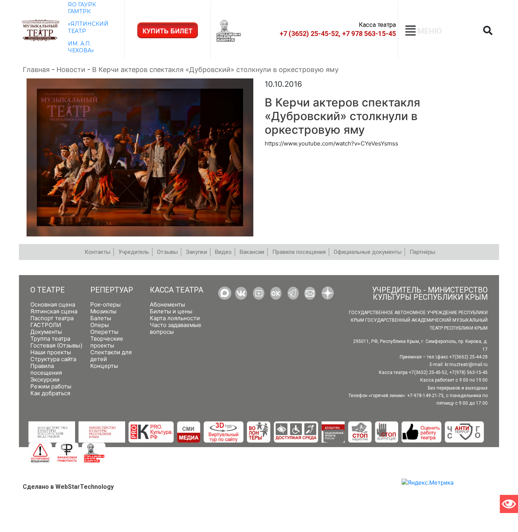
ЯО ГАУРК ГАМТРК (82, 8)
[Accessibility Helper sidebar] (509, 504)
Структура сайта (53, 359)
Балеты (100, 318)
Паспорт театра (52, 318)
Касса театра (176, 290)
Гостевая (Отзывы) (56, 345)
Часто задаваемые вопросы (175, 328)
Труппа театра (50, 338)
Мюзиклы (103, 311)
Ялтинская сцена (53, 311)
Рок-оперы (105, 304)
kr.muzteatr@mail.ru (466, 364)
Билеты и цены (171, 311)
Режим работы (50, 386)
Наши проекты (50, 352)
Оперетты (104, 331)
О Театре (47, 290)
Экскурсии (45, 379)
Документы (46, 331)
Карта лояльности (175, 318)
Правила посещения (46, 369)
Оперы (99, 325)
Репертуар (111, 290)
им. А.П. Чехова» (81, 47)
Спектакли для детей (111, 356)
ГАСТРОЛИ (45, 325)
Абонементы (167, 304)
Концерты (104, 365)
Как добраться (50, 393)
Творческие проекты (106, 342)
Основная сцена (52, 304)
